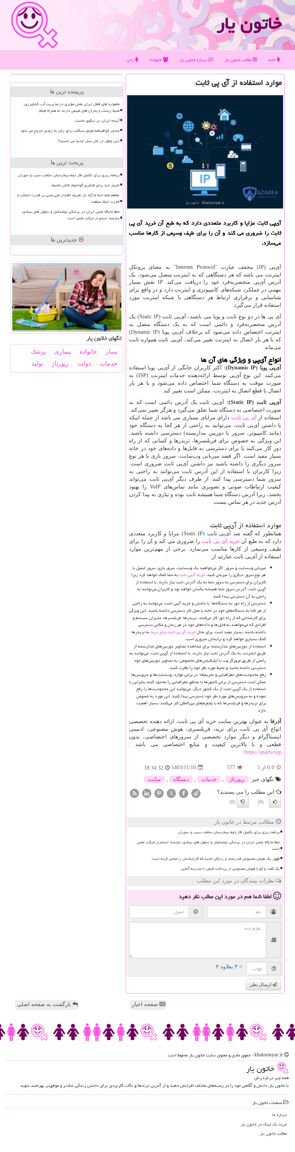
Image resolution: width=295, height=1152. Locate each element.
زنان (130, 60)
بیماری (62, 351)
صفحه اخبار (145, 1004)
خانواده (156, 60)
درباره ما (279, 1115)
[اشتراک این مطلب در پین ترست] (159, 793)
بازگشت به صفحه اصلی (45, 1004)
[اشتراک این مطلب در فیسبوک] (183, 793)
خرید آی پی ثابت (221, 541)
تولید (37, 363)
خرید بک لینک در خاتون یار (264, 1124)
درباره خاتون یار (194, 60)
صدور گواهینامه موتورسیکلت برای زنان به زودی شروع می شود (69, 130)
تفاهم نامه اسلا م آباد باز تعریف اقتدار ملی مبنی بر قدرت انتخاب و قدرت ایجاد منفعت (68, 198)
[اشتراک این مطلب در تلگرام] (196, 793)
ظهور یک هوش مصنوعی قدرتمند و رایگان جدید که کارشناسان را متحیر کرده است (216, 858)
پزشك (38, 351)
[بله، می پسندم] (275, 802)
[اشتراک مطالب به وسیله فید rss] (134, 793)
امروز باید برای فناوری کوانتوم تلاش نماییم (85, 185)
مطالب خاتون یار (239, 60)
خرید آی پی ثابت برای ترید (173, 632)
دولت (84, 363)
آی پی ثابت (244, 417)
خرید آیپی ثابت (192, 575)
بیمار (112, 351)
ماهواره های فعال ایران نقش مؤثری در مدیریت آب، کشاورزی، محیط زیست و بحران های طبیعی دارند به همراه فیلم (71, 107)
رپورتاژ (237, 779)
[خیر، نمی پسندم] (243, 802)
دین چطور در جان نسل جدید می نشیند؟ (88, 141)
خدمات (209, 779)
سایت (154, 779)
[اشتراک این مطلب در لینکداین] (146, 793)
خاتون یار (249, 23)
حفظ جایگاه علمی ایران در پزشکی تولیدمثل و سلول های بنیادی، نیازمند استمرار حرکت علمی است (208, 845)
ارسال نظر (261, 984)
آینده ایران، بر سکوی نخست (97, 120)
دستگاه (181, 779)
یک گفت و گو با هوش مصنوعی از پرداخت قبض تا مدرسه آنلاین (230, 868)
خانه (272, 60)
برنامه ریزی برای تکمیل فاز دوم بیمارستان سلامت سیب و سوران (229, 832)
